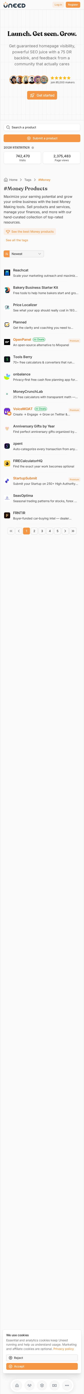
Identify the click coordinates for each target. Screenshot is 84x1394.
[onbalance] (42, 376)
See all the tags (17, 240)
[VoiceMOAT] (42, 411)
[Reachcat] (42, 272)
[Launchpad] (17, 1385)
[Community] (29, 1385)
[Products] (42, 1385)
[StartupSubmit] (42, 480)
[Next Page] (65, 531)
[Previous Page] (18, 531)
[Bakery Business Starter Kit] (42, 290)
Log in (58, 4)
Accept (19, 1366)
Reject (18, 1358)
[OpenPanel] (42, 342)
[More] (67, 1385)
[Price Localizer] (42, 307)
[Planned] (42, 324)
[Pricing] (54, 1385)
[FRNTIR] (42, 515)
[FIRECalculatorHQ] (42, 463)
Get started (45, 95)
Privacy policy (63, 1349)
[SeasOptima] (42, 498)
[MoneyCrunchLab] (42, 394)
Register (73, 4)
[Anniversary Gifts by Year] (42, 428)
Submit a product (45, 138)
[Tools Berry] (42, 359)
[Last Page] (73, 531)
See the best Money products (32, 231)
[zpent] (42, 446)
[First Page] (11, 531)
